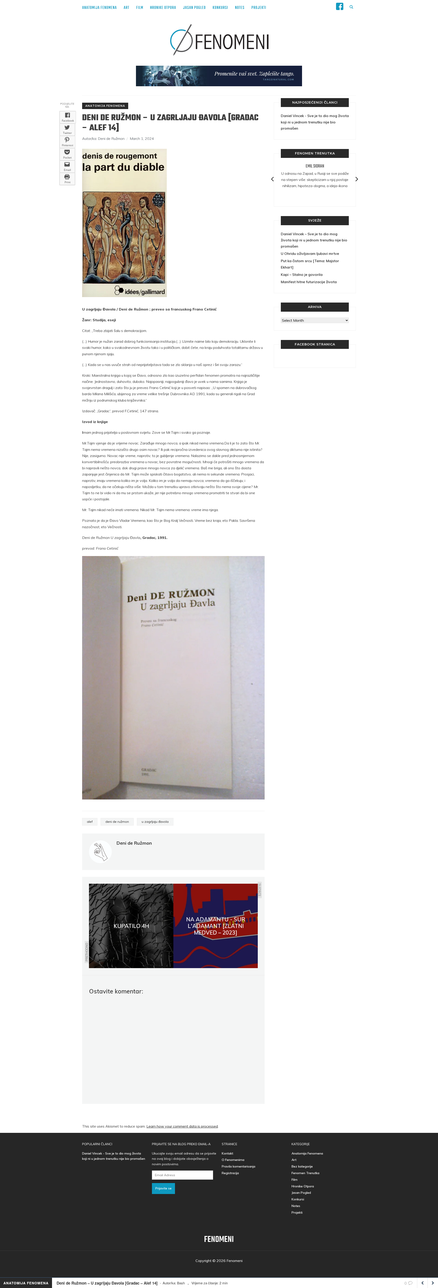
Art (126, 8)
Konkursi (220, 8)
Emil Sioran (315, 166)
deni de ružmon (117, 822)
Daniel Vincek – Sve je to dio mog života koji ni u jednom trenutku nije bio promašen (314, 240)
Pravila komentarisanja (238, 1166)
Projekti (258, 8)
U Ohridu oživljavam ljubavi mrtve (310, 253)
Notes (240, 8)
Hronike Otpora (163, 8)
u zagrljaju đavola (155, 822)
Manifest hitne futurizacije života (309, 282)
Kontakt (227, 1153)
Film (139, 8)
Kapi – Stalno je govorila (302, 274)
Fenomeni (219, 1239)
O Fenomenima (233, 1160)
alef (90, 822)
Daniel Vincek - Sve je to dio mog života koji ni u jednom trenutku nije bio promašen (315, 121)
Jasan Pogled (194, 8)
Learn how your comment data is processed (182, 1126)
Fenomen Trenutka (305, 1173)
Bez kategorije (302, 1166)
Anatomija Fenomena (99, 8)
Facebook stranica (315, 344)
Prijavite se (163, 1188)
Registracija (230, 1173)
